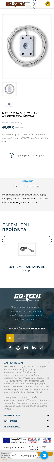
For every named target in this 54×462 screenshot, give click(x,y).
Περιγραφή (27, 180)
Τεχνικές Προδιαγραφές (27, 186)
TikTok (42, 348)
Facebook (10, 348)
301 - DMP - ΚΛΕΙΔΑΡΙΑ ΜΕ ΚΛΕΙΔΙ (27, 269)
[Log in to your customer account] (47, 3)
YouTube (18, 348)
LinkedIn (34, 348)
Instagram (26, 348)
